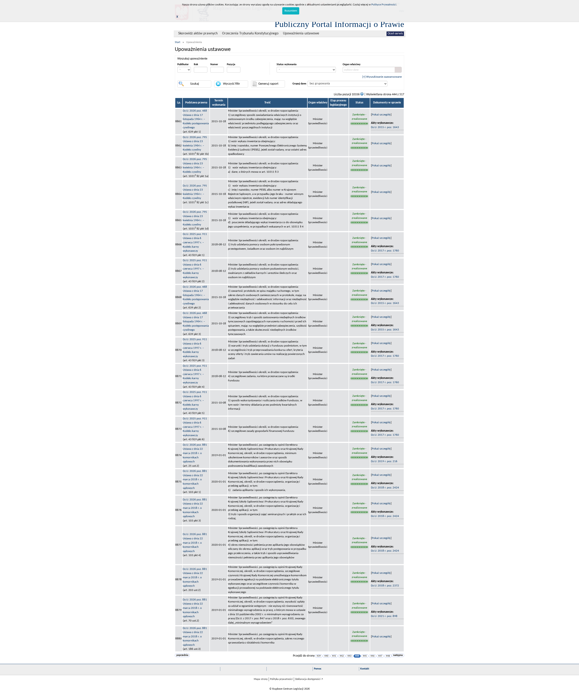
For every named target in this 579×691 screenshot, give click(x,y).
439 (319, 656)
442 (342, 656)
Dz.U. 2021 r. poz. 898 (384, 616)
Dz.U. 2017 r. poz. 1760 (385, 250)
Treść (267, 102)
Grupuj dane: (299, 83)
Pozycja (231, 64)
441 (334, 656)
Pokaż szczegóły (381, 114)
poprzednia (182, 655)
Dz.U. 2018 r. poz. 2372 (385, 585)
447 (380, 656)
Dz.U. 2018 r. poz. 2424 (385, 487)
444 (357, 656)
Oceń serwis (395, 33)
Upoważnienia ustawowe (301, 33)
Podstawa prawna (196, 102)
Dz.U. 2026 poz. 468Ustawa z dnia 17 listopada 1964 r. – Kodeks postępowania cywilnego (196, 119)
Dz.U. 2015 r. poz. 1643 (385, 127)
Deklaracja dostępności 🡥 (309, 679)
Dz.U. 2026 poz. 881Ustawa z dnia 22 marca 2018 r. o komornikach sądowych (195, 453)
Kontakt (364, 668)
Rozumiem (291, 10)
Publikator (183, 64)
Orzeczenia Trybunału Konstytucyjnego (250, 33)
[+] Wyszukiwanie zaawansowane (382, 76)
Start (177, 42)
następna (398, 655)
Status (359, 102)
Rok (196, 64)
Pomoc (317, 668)
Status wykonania (287, 64)
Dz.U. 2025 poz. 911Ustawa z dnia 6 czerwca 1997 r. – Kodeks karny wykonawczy (195, 242)
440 (326, 656)
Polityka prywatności (281, 679)
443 (349, 656)
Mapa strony (261, 679)
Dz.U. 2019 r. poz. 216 (384, 461)
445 (365, 656)
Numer (214, 64)
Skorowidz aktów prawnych (198, 33)
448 (388, 656)
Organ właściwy (352, 64)
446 (372, 656)
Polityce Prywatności (383, 4)
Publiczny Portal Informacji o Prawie (339, 24)
